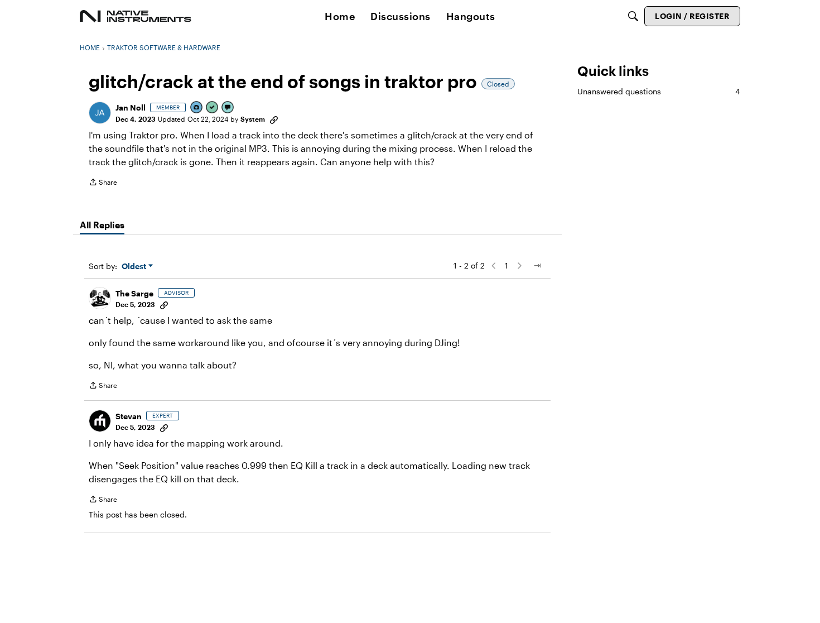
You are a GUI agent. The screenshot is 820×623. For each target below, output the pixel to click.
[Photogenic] (197, 108)
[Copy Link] (274, 119)
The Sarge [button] (134, 293)
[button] (100, 113)
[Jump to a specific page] (537, 266)
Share (103, 183)
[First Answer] (212, 108)
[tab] (102, 224)
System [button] (252, 119)
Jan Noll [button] (130, 107)
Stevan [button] (128, 416)
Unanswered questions (658, 91)
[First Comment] (228, 108)
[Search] (633, 16)
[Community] (135, 16)
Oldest (135, 266)
